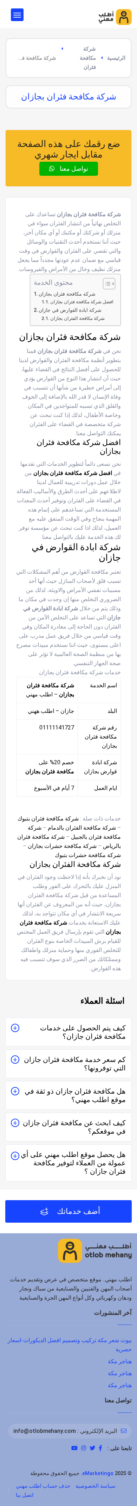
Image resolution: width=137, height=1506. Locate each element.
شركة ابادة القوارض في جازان (70, 310)
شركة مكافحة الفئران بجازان (77, 318)
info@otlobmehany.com (44, 1431)
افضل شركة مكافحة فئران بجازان (81, 301)
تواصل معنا (73, 168)
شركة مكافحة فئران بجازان (67, 294)
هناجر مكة (120, 1361)
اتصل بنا (24, 1495)
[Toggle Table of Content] (105, 284)
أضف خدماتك (77, 1211)
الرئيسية (116, 58)
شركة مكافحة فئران (88, 58)
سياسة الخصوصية (96, 1486)
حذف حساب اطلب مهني (43, 1486)
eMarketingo (97, 1473)
